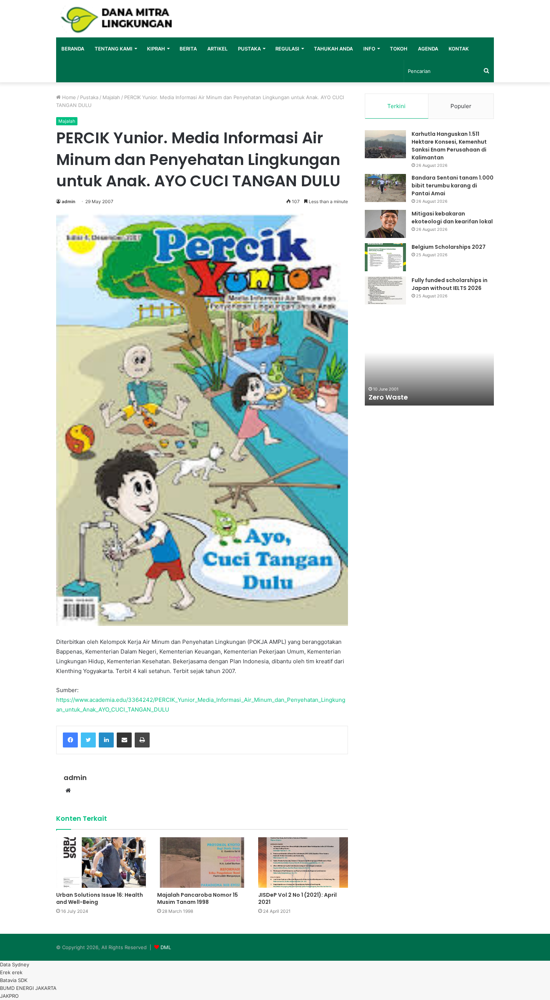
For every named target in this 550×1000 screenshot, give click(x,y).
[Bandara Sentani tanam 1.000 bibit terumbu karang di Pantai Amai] (385, 188)
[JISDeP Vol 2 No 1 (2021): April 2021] (303, 862)
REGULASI (287, 49)
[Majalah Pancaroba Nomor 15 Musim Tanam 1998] (202, 862)
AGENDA (428, 49)
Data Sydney (14, 964)
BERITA (188, 49)
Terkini (396, 106)
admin (68, 201)
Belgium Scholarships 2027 (449, 247)
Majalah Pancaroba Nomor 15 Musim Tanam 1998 (197, 898)
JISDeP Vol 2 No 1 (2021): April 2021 (297, 898)
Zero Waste (388, 397)
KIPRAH (156, 49)
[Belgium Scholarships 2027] (385, 257)
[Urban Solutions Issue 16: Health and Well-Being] (101, 862)
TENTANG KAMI (113, 49)
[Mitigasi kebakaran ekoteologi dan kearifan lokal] (385, 224)
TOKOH (398, 49)
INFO (369, 49)
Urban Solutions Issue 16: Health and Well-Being (99, 898)
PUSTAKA (249, 49)
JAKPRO (9, 996)
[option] (429, 364)
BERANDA (72, 49)
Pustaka (89, 97)
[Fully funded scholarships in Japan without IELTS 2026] (385, 290)
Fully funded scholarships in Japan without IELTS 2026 (450, 284)
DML (166, 947)
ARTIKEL (217, 49)
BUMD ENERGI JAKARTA (28, 988)
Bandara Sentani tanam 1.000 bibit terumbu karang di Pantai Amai (453, 185)
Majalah (111, 97)
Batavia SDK (13, 980)
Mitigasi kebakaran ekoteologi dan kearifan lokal (452, 217)
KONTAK (459, 49)
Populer (460, 106)
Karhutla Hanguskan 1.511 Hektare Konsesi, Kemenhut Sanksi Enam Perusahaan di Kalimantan (449, 145)
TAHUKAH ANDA (333, 49)
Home (68, 97)
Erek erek (11, 972)
